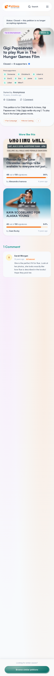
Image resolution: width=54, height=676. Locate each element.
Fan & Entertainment (12, 33)
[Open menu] (47, 7)
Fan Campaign (11, 121)
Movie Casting (27, 121)
